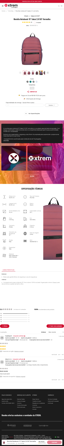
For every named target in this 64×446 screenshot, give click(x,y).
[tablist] (32, 270)
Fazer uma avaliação (57, 326)
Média (32, 88)
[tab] (8, 270)
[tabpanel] (32, 286)
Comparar (38, 22)
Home (3, 11)
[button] (27, 22)
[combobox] (58, 437)
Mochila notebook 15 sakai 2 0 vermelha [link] (27, 11)
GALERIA (32, 176)
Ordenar (43, 332)
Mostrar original (19, 351)
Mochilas (10, 11)
